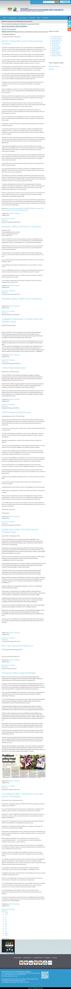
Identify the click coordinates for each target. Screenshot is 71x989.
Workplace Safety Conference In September (21, 226)
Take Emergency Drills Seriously (16, 412)
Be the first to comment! (8, 218)
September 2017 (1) (57, 40)
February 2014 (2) (56, 52)
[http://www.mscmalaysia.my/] (31, 962)
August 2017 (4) (56, 42)
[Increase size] (7, 951)
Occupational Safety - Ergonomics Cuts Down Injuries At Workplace (22, 795)
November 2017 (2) (57, 36)
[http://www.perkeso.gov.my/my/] (45, 962)
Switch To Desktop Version (35, 988)
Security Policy (27, 957)
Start (6, 912)
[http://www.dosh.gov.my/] (40, 962)
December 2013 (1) (57, 55)
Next (6, 933)
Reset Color (9, 945)
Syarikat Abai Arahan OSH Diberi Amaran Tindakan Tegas (20, 530)
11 (6, 919)
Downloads (32, 17)
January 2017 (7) (56, 43)
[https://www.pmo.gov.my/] (26, 962)
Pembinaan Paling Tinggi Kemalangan (19, 672)
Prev (6, 914)
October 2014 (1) (56, 47)
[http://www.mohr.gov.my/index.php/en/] (36, 962)
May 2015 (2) (55, 45)
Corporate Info (12, 17)
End (6, 935)
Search (57, 2)
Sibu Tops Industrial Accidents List (17, 645)
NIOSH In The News (21, 26)
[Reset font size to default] (10, 951)
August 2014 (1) (56, 48)
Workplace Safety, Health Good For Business (22, 298)
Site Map (54, 957)
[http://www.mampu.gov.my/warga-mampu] (50, 962)
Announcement (23, 17)
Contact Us (45, 17)
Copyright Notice (38, 957)
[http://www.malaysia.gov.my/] (21, 962)
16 (6, 928)
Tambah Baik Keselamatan (14, 367)
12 (6, 921)
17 (6, 930)
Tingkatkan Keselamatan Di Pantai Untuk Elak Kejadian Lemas (22, 320)
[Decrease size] (12, 951)
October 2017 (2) (56, 38)
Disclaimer (47, 957)
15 (6, 926)
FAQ (39, 17)
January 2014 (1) (56, 54)
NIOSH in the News (54, 66)
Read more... (5, 220)
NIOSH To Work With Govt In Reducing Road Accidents (22, 42)
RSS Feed (51, 69)
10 (6, 918)
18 (6, 931)
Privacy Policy (17, 957)
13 (6, 923)
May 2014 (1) (55, 50)
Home (4, 17)
